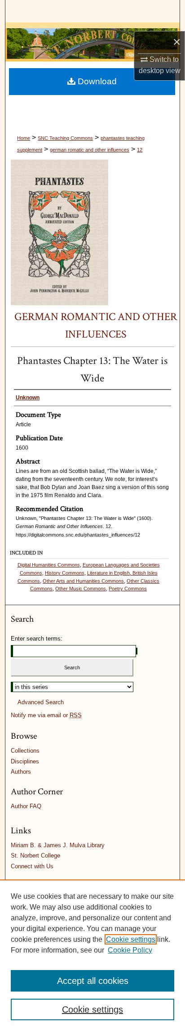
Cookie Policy (130, 950)
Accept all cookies (92, 981)
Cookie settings (130, 939)
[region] (92, 955)
